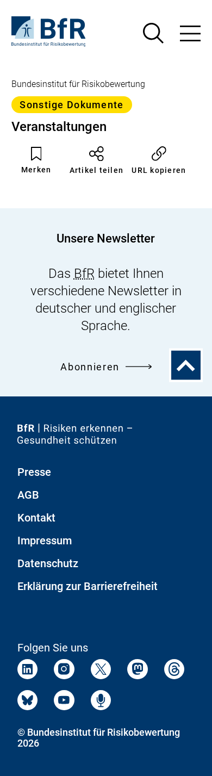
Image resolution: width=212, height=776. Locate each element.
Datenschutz (47, 563)
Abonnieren (90, 367)
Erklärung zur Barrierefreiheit (87, 586)
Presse (34, 472)
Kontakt (36, 517)
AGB (28, 494)
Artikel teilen (97, 170)
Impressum (44, 540)
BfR (84, 273)
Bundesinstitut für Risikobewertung (78, 84)
